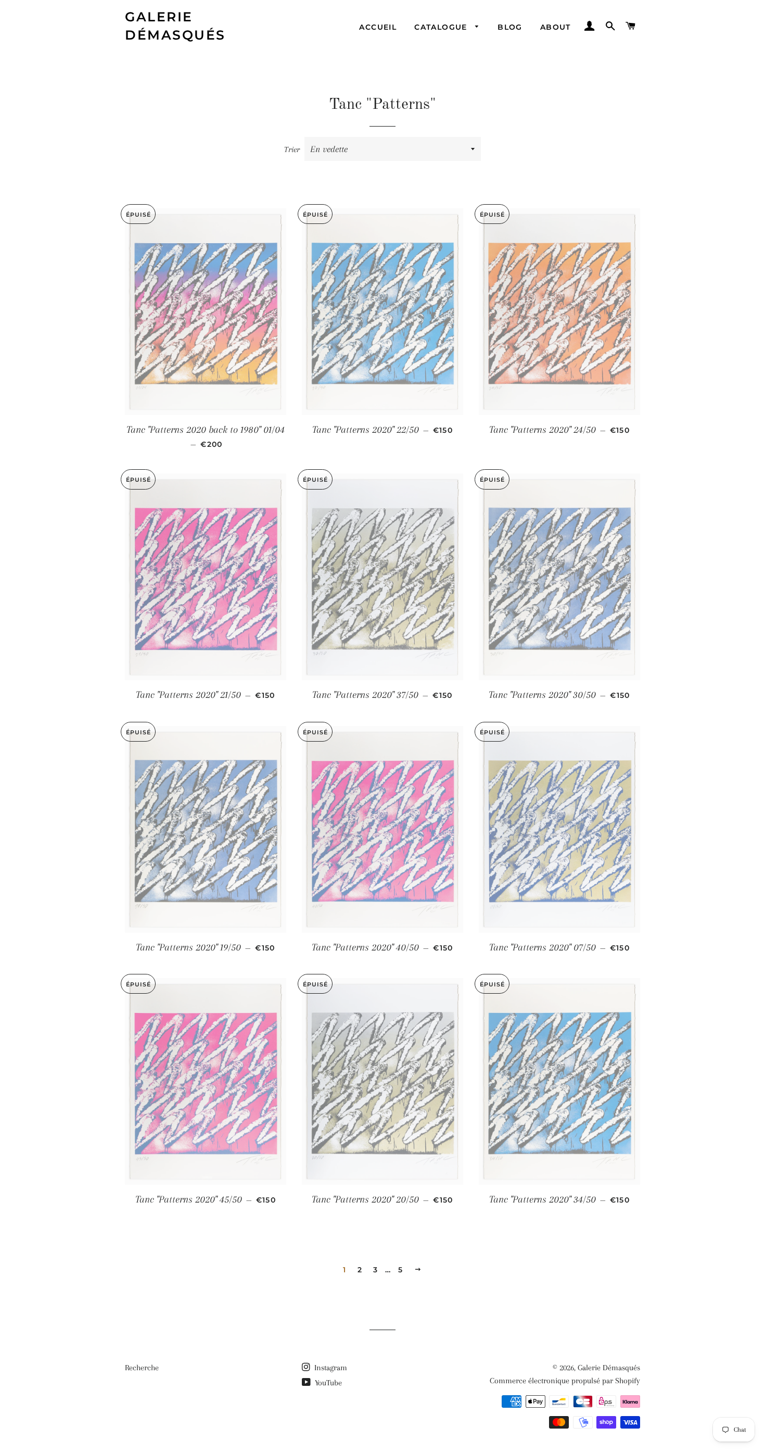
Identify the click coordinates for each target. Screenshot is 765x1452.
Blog (510, 27)
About (555, 27)
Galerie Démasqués (175, 26)
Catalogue (442, 27)
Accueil (378, 27)
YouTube (327, 1382)
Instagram (329, 1367)
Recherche (142, 1367)
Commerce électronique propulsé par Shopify (565, 1380)
